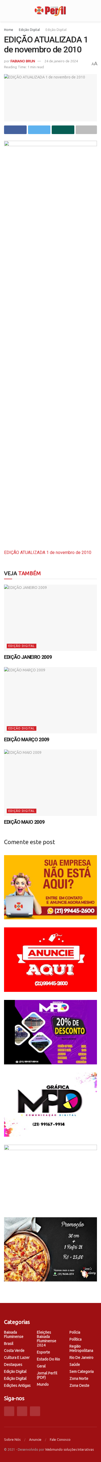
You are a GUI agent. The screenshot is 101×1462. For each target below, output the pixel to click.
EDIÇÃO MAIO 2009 (24, 822)
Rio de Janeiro (81, 1357)
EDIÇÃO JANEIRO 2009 (28, 657)
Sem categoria (81, 1371)
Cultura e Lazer (17, 1357)
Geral (41, 1366)
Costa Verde (14, 1350)
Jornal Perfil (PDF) (47, 1375)
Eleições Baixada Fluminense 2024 (46, 1338)
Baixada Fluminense (13, 1334)
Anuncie (35, 1439)
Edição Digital (29, 29)
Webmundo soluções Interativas (69, 1449)
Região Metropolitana (81, 1348)
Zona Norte (78, 1378)
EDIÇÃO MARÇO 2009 (26, 739)
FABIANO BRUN (23, 61)
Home (8, 29)
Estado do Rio (48, 1359)
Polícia (74, 1332)
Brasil (8, 1343)
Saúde (74, 1364)
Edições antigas (17, 1385)
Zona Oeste (79, 1385)
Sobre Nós (12, 1439)
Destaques (13, 1364)
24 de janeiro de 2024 (61, 61)
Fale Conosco (60, 1439)
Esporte (43, 1352)
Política (75, 1339)
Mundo (43, 1384)
